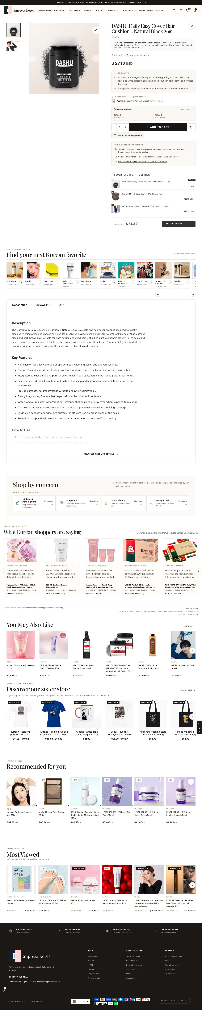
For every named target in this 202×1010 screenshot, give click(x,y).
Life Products (127, 10)
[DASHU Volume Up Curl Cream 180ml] (185, 645)
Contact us (130, 978)
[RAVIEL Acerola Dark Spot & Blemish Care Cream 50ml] (117, 879)
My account (170, 973)
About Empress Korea (173, 956)
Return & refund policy (135, 965)
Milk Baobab (76, 897)
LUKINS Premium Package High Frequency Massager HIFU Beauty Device (148, 903)
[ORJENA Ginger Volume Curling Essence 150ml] (53, 645)
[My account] (181, 10)
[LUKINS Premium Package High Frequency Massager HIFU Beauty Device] (149, 879)
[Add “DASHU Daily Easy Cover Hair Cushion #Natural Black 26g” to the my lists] (191, 127)
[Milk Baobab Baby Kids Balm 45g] (85, 879)
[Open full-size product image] (95, 30)
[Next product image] (95, 58)
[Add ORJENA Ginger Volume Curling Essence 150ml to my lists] (57, 655)
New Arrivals (45, 10)
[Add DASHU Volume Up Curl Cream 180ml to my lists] (189, 655)
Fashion (111, 10)
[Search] (174, 10)
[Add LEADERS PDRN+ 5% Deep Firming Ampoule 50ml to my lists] (184, 802)
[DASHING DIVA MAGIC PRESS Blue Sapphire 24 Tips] (53, 879)
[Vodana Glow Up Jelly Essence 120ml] (21, 645)
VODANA (10, 662)
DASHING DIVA (45, 897)
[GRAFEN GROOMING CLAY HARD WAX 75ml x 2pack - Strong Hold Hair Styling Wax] (119, 645)
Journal (159, 10)
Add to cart (160, 127)
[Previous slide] (3, 571)
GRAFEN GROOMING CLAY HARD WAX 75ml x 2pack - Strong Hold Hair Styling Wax (118, 668)
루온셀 (9, 809)
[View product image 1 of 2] (14, 30)
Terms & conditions (172, 965)
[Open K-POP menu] (104, 10)
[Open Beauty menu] (92, 10)
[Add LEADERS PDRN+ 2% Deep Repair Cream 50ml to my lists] (152, 802)
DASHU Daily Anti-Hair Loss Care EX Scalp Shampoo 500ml (145, 206)
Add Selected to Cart (179, 224)
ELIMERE (170, 897)
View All (188, 626)
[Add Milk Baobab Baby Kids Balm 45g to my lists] (88, 890)
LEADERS (106, 809)
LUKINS (137, 897)
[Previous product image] (32, 58)
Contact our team (18, 977)
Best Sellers (60, 10)
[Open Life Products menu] (135, 10)
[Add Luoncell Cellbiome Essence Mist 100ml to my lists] (25, 802)
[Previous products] (11, 782)
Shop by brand (94, 978)
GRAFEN (75, 662)
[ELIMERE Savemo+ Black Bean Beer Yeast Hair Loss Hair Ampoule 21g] (180, 879)
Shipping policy (132, 969)
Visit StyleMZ (187, 690)
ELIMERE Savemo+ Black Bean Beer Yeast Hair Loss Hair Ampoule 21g (180, 903)
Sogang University (16, 897)
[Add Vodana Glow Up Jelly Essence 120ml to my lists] (24, 655)
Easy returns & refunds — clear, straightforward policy (142, 161)
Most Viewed (75, 10)
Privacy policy (171, 969)
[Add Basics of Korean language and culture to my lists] (25, 890)
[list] (101, 275)
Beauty (87, 10)
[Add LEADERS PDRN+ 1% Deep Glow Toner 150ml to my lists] (120, 802)
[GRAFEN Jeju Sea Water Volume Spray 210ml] (86, 645)
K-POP (99, 10)
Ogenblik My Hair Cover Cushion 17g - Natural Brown (143, 194)
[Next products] (191, 782)
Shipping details (136, 2)
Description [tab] (19, 304)
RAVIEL (105, 897)
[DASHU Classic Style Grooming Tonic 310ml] (152, 645)
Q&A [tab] (61, 304)
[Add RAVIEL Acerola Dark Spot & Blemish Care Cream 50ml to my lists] (120, 890)
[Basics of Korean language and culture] (21, 879)
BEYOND (74, 809)
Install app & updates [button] (174, 1001)
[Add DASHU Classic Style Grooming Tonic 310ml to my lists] (156, 655)
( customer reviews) (137, 55)
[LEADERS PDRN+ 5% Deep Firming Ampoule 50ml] (180, 791)
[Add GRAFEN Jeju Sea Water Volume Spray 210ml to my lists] (90, 655)
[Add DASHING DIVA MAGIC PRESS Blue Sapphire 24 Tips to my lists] (57, 890)
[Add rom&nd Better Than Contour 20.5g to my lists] (57, 802)
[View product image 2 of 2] (14, 46)
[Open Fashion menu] (117, 10)
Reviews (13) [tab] (43, 304)
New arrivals (93, 956)
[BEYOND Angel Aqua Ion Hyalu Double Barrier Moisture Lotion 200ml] (85, 791)
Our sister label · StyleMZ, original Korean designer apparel (33, 981)
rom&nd (42, 809)
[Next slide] (198, 571)
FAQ (128, 973)
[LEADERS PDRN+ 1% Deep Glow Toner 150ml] (117, 791)
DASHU (115, 36)
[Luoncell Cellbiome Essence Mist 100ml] (21, 791)
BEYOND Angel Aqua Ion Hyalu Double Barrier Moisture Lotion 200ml (85, 815)
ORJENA (43, 662)
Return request (132, 960)
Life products (93, 973)
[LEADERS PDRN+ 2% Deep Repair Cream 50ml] (149, 791)
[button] (17, 655)
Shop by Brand (146, 10)
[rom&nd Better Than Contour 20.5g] (53, 791)
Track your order (133, 956)
